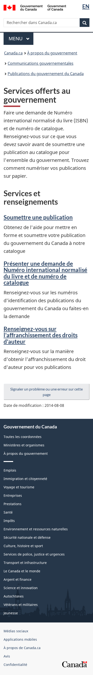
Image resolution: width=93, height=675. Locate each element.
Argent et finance (17, 579)
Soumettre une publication (38, 217)
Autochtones (14, 596)
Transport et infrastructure (25, 562)
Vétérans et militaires (21, 604)
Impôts (9, 520)
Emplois (10, 470)
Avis (7, 656)
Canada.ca (13, 53)
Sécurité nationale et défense (27, 537)
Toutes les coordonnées (22, 436)
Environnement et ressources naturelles (36, 529)
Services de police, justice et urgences (34, 554)
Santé (8, 512)
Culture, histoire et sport (23, 546)
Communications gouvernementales (40, 63)
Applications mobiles (20, 639)
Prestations (12, 504)
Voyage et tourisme (19, 487)
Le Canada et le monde (22, 571)
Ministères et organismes (24, 445)
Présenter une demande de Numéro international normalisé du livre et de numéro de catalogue (45, 273)
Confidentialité (15, 664)
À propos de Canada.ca (22, 647)
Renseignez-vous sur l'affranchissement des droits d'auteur (41, 335)
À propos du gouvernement (52, 53)
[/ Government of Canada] (35, 7)
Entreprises (13, 495)
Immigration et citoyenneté (25, 478)
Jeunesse (11, 613)
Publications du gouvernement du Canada (46, 73)
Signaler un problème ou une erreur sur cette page (46, 392)
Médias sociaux (16, 631)
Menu (21, 38)
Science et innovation (21, 588)
